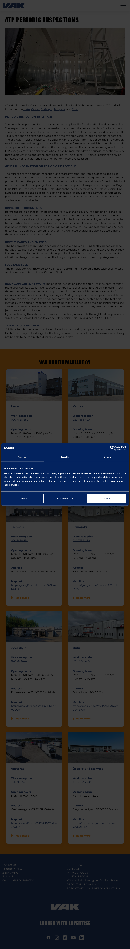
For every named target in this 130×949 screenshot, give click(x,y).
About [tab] (107, 457)
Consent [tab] (22, 457)
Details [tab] (65, 457)
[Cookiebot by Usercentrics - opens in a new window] (112, 448)
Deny (24, 498)
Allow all (106, 498)
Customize (63, 498)
